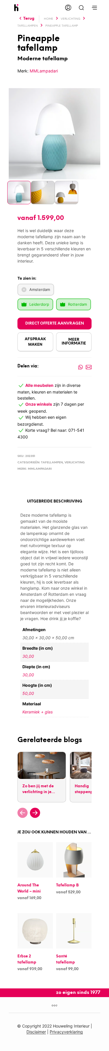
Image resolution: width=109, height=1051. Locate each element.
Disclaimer (36, 1032)
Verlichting (70, 19)
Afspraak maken (35, 341)
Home (48, 19)
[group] (41, 777)
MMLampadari (44, 70)
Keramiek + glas (37, 711)
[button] (22, 813)
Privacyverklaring (66, 1032)
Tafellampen (27, 26)
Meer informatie (74, 341)
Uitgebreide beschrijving (54, 501)
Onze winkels (38, 404)
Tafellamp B (67, 886)
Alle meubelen (39, 385)
